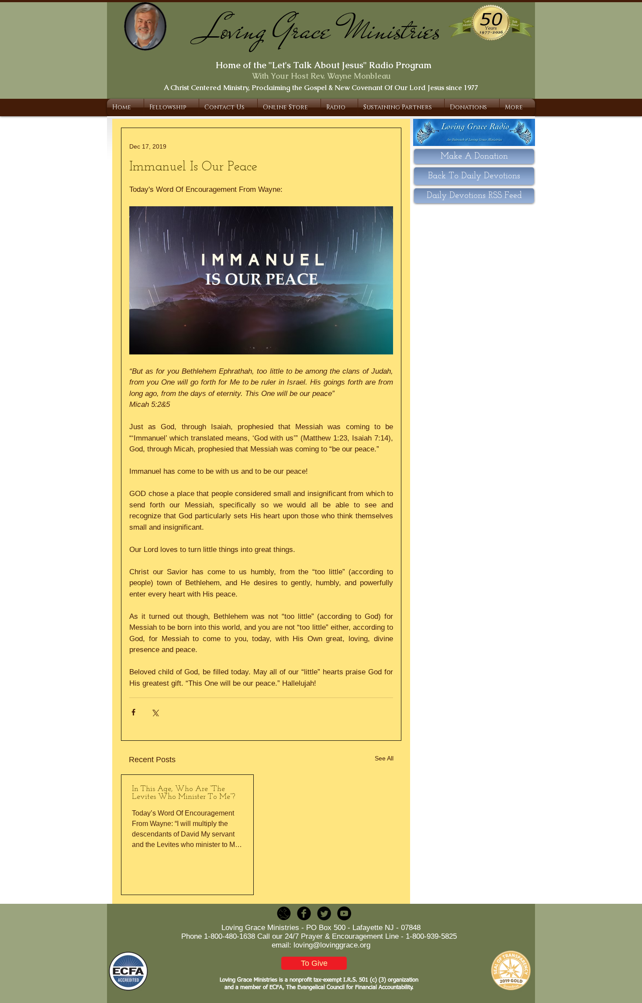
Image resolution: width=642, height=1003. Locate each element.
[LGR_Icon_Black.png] (284, 913)
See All (384, 758)
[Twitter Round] (324, 913)
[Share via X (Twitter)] (155, 712)
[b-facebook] (304, 913)
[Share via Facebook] (133, 712)
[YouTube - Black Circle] (344, 913)
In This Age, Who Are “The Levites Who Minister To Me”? (183, 793)
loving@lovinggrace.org (331, 945)
